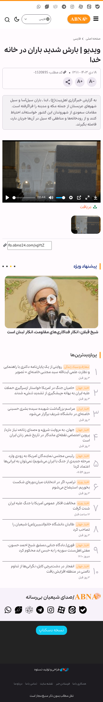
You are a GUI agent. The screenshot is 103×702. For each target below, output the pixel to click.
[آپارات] (61, 610)
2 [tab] (10, 266)
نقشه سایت (46, 684)
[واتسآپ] (7, 610)
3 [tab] (7, 266)
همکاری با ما (79, 684)
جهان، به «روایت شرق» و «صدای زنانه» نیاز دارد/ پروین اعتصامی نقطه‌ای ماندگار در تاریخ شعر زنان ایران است (47, 435)
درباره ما (18, 684)
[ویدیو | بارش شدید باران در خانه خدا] (86, 225)
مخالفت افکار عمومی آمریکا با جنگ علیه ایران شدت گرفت (49, 506)
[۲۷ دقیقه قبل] (51, 302)
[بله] (82, 610)
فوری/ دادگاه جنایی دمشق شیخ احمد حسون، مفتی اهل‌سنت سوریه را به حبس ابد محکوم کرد (49, 548)
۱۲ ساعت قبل (82, 514)
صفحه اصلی (93, 39)
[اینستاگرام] (50, 610)
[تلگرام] (39, 610)
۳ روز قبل (84, 378)
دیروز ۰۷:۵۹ (83, 472)
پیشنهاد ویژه (85, 266)
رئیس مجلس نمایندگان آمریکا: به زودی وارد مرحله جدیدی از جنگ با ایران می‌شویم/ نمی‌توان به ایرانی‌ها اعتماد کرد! (47, 461)
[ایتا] (72, 610)
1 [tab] (14, 266)
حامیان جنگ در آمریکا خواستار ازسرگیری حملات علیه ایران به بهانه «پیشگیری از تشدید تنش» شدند (47, 391)
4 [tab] (3, 266)
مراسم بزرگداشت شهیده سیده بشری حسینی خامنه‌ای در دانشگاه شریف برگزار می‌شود (49, 411)
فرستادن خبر (63, 684)
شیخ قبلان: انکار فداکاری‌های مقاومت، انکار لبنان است (52, 332)
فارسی (42, 19)
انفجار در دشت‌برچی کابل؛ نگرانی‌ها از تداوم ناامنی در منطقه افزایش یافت (50, 569)
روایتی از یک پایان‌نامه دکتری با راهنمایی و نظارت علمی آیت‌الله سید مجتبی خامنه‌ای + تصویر (47, 369)
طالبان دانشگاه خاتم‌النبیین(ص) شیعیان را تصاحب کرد (51, 527)
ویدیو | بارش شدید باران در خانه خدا (52, 55)
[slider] (23, 197)
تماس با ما (31, 684)
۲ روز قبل (84, 420)
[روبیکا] (29, 610)
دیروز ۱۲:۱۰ (84, 556)
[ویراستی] (18, 610)
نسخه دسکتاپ (51, 630)
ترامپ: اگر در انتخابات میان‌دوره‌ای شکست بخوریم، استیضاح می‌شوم (51, 485)
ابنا (71, 19)
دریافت (86, 207)
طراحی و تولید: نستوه (47, 669)
